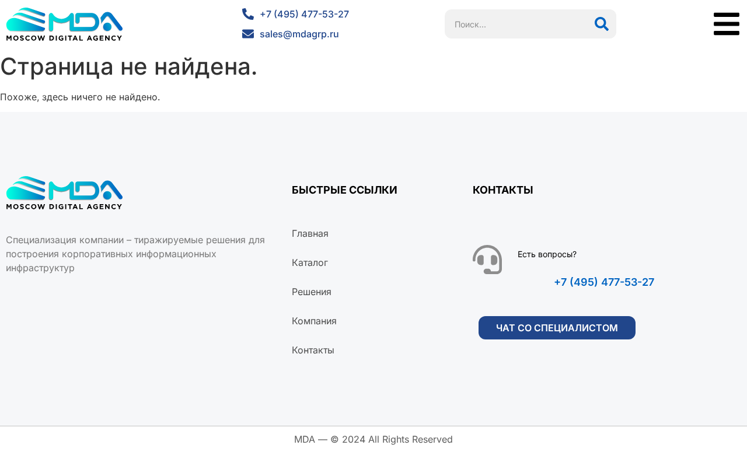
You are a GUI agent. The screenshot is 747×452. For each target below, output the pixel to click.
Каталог (310, 262)
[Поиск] (601, 23)
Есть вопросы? (547, 254)
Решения (311, 291)
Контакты (313, 350)
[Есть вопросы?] (487, 259)
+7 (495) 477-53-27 (604, 282)
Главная (310, 233)
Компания (314, 321)
